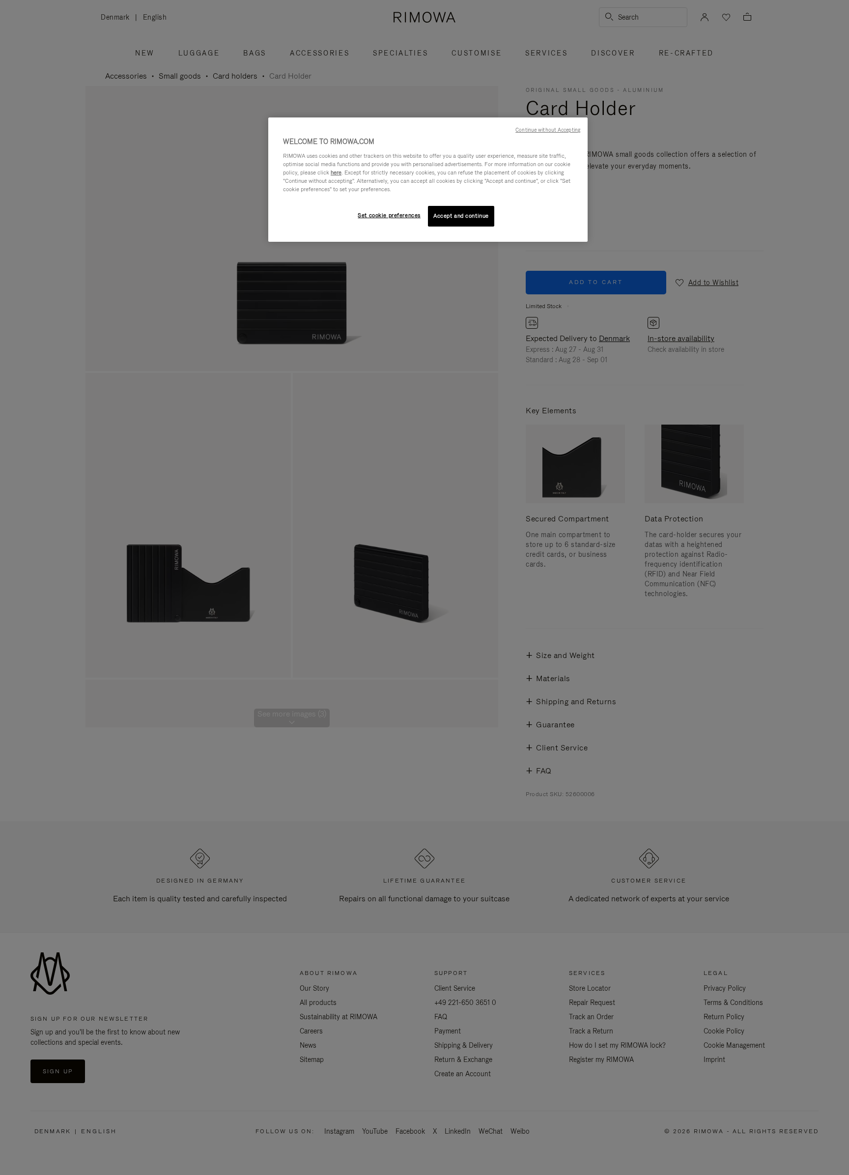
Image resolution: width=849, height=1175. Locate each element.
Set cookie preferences (389, 215)
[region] (428, 179)
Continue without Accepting (547, 129)
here (336, 172)
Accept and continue (461, 216)
